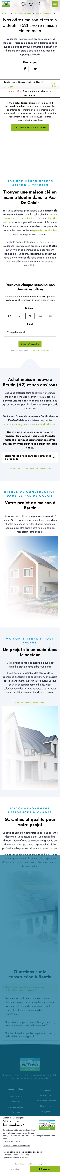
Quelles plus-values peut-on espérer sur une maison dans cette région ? (28, 1034)
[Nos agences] (31, 3)
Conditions (45, 350)
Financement (45, 1106)
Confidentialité (35, 350)
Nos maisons (45, 1089)
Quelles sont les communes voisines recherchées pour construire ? (24, 988)
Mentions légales (15, 1106)
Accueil (5, 13)
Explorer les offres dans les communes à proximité (28, 457)
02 (9, 316)
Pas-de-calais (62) (44, 13)
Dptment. (30, 308)
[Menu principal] (55, 4)
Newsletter (15, 1101)
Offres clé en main (22, 13)
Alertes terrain (16, 1096)
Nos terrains (45, 1095)
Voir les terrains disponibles (30, 702)
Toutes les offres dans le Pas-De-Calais (30, 468)
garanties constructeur (45, 230)
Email (30, 323)
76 (40, 316)
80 (50, 316)
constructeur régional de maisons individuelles (29, 424)
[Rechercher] (38, 3)
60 (19, 316)
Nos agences (45, 1111)
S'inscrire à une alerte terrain (30, 127)
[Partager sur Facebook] (25, 69)
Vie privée (15, 1112)
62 (30, 316)
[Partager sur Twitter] (35, 69)
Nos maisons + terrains (46, 1100)
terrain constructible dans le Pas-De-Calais (30, 216)
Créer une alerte (30, 343)
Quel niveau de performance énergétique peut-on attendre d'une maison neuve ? (27, 1023)
